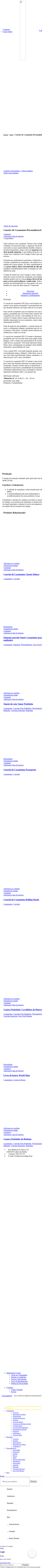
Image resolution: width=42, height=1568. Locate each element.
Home (6, 135)
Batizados (29, 710)
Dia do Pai (16, 1452)
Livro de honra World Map (17, 1075)
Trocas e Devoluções (18, 1379)
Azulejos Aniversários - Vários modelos (18, 171)
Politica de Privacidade (19, 1384)
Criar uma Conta (5, 1563)
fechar (2, 1548)
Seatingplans (17, 1416)
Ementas (15, 1420)
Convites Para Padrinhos (22, 708)
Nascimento (16, 1461)
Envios (13, 1392)
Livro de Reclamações (19, 1381)
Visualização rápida (11, 566)
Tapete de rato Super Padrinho (18, 704)
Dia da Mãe (16, 1450)
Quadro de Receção (19, 1418)
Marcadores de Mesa (19, 1414)
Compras (9, 1387)
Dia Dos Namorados (19, 1459)
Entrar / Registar (14, 1538)
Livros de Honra (19, 1080)
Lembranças (16, 1433)
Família (15, 1454)
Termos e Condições (18, 1377)
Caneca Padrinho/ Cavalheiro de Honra (23, 1009)
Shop (11, 135)
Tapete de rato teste (11, 226)
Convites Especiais (18, 710)
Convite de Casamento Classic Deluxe (21, 574)
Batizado (7, 710)
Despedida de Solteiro (20, 1429)
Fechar (2, 1476)
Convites (16, 579)
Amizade (15, 1465)
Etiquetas (16, 645)
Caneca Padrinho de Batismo (18, 1139)
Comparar (12, 1531)
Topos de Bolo (17, 1435)
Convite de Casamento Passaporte (20, 769)
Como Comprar (17, 1390)
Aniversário (16, 1463)
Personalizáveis (26, 645)
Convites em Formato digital (22, 1424)
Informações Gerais (13, 1373)
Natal (14, 1457)
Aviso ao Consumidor (19, 1375)
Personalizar (8, 627)
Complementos (17, 1426)
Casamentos (8, 579)
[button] (12, 563)
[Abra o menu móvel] (2, 31)
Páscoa (15, 1456)
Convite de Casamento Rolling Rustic (21, 899)
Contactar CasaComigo (7, 30)
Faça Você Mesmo (25, 1016)
